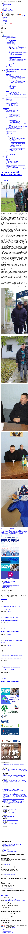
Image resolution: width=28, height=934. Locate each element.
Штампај (5, 180)
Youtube (5, 21)
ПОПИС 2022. (12, 154)
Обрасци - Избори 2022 (16, 145)
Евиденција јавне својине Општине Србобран (16, 168)
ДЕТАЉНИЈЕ (4, 599)
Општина (5, 70)
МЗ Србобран (12, 63)
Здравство (8, 83)
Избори (7, 136)
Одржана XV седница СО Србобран (9, 620)
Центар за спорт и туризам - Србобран (18, 94)
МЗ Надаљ (11, 65)
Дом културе (9, 99)
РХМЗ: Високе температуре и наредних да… (11, 642)
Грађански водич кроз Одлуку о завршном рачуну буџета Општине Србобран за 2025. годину (15, 776)
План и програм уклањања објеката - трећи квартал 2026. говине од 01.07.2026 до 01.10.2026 (14, 781)
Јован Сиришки (4, 895)
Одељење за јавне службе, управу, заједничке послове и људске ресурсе (17, 47)
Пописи (8, 151)
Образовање (9, 75)
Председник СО (12, 40)
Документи (8, 119)
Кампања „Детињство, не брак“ (10, 851)
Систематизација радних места (16, 60)
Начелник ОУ (12, 44)
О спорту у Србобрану (14, 92)
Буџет (7, 117)
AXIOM (13, 927)
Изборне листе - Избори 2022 (18, 142)
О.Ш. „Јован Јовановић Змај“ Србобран (18, 81)
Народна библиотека (11, 100)
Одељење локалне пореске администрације (15, 57)
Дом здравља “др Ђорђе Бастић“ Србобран (15, 900)
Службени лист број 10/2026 (11, 823)
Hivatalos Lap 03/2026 (10, 812)
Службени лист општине (12, 110)
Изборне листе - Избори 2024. (18, 138)
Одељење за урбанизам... (12, 134)
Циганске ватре (12, 106)
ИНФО (5, 156)
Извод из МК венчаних (14, 114)
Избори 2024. (12, 137)
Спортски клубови (13, 93)
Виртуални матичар (10, 111)
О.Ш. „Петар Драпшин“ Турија (16, 78)
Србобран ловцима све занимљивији (10, 631)
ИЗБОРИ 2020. (12, 146)
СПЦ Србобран (12, 86)
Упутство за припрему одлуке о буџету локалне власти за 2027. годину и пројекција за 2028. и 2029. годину (15, 771)
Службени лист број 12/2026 (11, 809)
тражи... (2, 32)
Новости (9, 611)
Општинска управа (10, 43)
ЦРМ (7, 155)
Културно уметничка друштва (13, 102)
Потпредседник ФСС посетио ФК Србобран (11, 173)
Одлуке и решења (13, 120)
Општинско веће (10, 42)
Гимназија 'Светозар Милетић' (16, 82)
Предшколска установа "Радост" (16, 76)
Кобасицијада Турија (13, 105)
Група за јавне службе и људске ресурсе (18, 59)
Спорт (7, 91)
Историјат (8, 72)
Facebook (5, 17)
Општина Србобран (5, 592)
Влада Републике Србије (9, 845)
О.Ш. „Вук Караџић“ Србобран (16, 80)
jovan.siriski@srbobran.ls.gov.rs (11, 899)
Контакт (5, 3)
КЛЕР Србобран (10, 66)
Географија (8, 74)
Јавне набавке (9, 133)
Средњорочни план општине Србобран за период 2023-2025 (18, 127)
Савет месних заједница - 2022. (16, 139)
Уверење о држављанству (14, 116)
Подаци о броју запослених (12, 68)
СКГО (4, 850)
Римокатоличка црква (14, 89)
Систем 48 (8, 132)
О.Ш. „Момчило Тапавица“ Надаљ (17, 77)
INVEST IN (6, 108)
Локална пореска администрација (14, 128)
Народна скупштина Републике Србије (12, 844)
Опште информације (11, 71)
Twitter (4, 18)
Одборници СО (12, 41)
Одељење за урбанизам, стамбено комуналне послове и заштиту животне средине (18, 52)
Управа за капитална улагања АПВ (11, 847)
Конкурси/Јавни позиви (11, 162)
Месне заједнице (10, 61)
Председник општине (11, 37)
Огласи (7, 163)
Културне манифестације (12, 103)
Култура (5, 98)
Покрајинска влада (7, 846)
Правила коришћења (8, 5)
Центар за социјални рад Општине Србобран (16, 97)
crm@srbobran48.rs (8, 864)
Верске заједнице (10, 85)
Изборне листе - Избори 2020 (18, 148)
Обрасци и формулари (14, 122)
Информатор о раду (10, 129)
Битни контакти (7, 4)
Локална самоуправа (8, 36)
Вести (7, 157)
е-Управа (5, 109)
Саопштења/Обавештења (12, 161)
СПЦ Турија (11, 87)
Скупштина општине (11, 38)
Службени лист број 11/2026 (11, 820)
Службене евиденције (11, 131)
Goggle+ (5, 20)
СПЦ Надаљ (11, 88)
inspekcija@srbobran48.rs (9, 874)
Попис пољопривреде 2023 (15, 153)
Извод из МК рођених (14, 112)
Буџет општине (6, 582)
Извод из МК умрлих (14, 115)
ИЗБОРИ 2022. (12, 140)
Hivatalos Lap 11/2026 (10, 816)
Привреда (8, 95)
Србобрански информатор (12, 167)
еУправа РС (6, 849)
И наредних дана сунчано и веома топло (10, 609)
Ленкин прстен (12, 104)
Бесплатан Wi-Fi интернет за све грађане (11, 658)
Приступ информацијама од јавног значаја (16, 69)
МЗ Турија (11, 64)
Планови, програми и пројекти (16, 121)
